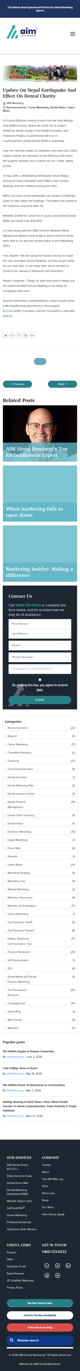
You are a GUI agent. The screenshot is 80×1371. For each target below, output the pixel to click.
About (45, 1172)
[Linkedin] (57, 1275)
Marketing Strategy (19, 873)
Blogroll (12, 736)
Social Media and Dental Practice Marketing (22, 979)
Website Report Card (19, 1201)
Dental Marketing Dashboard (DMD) (17, 1192)
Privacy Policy (15, 1287)
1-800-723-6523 (54, 1252)
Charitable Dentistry (19, 752)
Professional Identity (19, 1222)
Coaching (13, 760)
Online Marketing (18, 914)
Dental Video (58, 107)
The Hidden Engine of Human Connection (28, 1051)
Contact (46, 1165)
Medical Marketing (18, 889)
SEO (10, 968)
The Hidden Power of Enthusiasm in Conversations (34, 1085)
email (9, 311)
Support (11, 1252)
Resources (48, 1193)
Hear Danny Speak (53, 1214)
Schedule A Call (16, 1266)
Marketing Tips (16, 881)
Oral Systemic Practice (21, 930)
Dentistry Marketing (19, 831)
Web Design (15, 1019)
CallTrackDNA (16, 1208)
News (45, 1200)
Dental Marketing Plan (21, 785)
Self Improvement (18, 960)
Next (61, 384)
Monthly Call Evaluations (22, 905)
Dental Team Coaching (21, 815)
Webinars (13, 1028)
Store (45, 1186)
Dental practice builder (21, 793)
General (12, 856)
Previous (18, 384)
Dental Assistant (17, 777)
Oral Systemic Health (20, 922)
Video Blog (14, 1011)
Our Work (47, 1207)
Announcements (16, 107)
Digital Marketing (18, 840)
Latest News (15, 864)
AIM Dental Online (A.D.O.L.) (18, 1167)
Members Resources (20, 897)
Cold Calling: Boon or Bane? (20, 1068)
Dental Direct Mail (17, 1183)
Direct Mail (14, 848)
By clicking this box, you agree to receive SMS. (40, 687)
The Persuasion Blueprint (17, 993)
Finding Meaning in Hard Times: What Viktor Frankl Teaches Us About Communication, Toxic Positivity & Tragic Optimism (40, 1106)
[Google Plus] (68, 1266)
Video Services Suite (19, 1176)
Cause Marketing (38, 107)
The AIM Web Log (52, 1179)
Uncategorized (16, 1003)
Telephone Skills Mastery (22, 1229)
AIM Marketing (14, 103)
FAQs (10, 1259)
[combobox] (40, 1341)
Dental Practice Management (17, 805)
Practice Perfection (19, 952)
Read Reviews (15, 1273)
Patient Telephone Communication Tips (20, 941)
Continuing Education (20, 769)
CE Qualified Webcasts (20, 1280)
